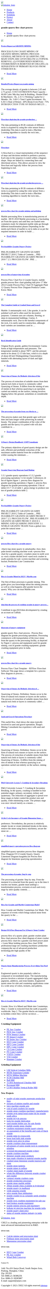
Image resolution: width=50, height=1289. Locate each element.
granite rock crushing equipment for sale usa (26, 1201)
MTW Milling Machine (17, 1075)
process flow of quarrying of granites (15, 274)
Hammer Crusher (14, 1059)
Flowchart (5, 147)
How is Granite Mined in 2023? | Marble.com (18, 576)
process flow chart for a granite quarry (16, 544)
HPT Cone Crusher (15, 1044)
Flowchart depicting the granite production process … (22, 183)
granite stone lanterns (16, 1166)
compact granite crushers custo (20, 1178)
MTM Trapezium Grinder (18, 1072)
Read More (12, 73)
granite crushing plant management (22, 1143)
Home (9, 10)
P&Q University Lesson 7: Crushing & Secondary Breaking (24, 783)
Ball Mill (10, 1080)
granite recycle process (17, 1118)
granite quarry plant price (18, 1211)
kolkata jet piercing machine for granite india (26, 1208)
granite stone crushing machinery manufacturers (27, 1111)
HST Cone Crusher (15, 1042)
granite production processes (19, 1181)
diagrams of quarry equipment (13, 628)
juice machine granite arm (18, 1106)
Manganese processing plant (19, 1241)
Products (10, 12)
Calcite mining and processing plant (22, 1236)
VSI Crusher (12, 1057)
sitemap (44, 1285)
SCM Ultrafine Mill (15, 1077)
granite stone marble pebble (19, 1183)
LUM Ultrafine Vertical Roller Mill (22, 1087)
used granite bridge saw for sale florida (24, 1123)
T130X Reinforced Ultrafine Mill (21, 1082)
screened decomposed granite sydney (23, 1151)
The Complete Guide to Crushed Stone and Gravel (20, 305)
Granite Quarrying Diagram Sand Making (17, 470)
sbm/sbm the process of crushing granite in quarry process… (24, 605)
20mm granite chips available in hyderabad (25, 1186)
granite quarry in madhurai (18, 1188)
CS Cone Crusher (14, 1049)
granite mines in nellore (17, 1168)
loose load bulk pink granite (19, 1138)
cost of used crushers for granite (20, 1108)
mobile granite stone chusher (19, 1126)
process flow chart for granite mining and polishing (21, 211)
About (9, 20)
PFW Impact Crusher (16, 1034)
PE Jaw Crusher (14, 1029)
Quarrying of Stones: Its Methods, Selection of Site (20, 376)
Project (10, 17)
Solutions (11, 15)
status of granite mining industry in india (24, 1213)
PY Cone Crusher (14, 1052)
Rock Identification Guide (11, 341)
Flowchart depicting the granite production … (19, 119)
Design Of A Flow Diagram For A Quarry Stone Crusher (23, 930)
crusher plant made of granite (19, 1171)
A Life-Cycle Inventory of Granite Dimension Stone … (22, 818)
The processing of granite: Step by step (16, 874)
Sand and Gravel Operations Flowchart (16, 717)
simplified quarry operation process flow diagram (20, 846)
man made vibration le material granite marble (27, 1158)
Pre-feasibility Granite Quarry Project (16, 247)
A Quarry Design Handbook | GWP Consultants (19, 442)
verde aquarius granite (16, 1191)
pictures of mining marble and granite (23, 1103)
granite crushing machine (18, 1153)
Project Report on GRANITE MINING (16, 46)
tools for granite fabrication (18, 1121)
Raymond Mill (13, 1085)
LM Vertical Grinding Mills (19, 1070)
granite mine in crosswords (18, 1136)
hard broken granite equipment (20, 1203)
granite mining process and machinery (23, 1206)
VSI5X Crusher (14, 1054)
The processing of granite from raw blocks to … (19, 411)
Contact (10, 22)
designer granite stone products (20, 1156)
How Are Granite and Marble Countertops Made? (20, 905)
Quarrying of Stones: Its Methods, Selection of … (20, 689)
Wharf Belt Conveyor (16, 1257)
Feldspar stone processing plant (20, 1238)
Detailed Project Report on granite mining (17, 84)
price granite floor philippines (19, 1193)
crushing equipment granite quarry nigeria (25, 1128)
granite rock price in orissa (18, 1141)
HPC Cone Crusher (15, 1047)
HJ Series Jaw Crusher (17, 1039)
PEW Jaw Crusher (15, 1032)
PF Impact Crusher (15, 1037)
